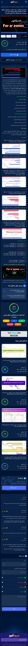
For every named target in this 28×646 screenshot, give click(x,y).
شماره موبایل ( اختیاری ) (20, 568)
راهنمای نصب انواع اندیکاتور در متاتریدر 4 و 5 (14, 282)
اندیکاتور (22, 7)
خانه (26, 7)
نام (25, 560)
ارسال (14, 609)
